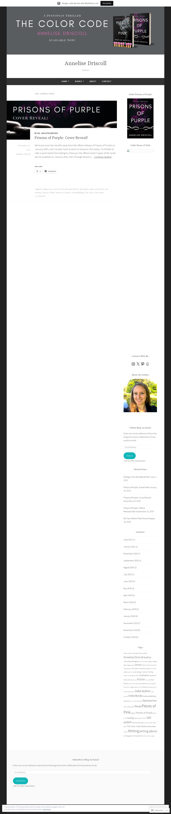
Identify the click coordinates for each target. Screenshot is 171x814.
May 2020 (128, 588)
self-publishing (77, 193)
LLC (131, 701)
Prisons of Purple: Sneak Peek (136, 487)
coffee (125, 672)
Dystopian (144, 675)
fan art (135, 680)
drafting (137, 675)
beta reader (153, 661)
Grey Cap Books (151, 684)
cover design (137, 672)
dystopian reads (87, 189)
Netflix (125, 707)
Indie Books (136, 696)
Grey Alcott (142, 683)
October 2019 (130, 637)
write (149, 726)
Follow (130, 455)
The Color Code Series (94, 193)
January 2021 (129, 546)
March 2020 (128, 602)
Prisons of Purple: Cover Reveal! (61, 138)
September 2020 (131, 560)
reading (130, 718)
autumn (141, 661)
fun (152, 679)
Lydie (134, 701)
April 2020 (128, 595)
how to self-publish (129, 692)
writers (126, 732)
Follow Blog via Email (140, 428)
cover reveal (58, 189)
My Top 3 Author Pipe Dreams (136, 518)
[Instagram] (133, 364)
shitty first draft (147, 723)
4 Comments (40, 196)
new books (99, 189)
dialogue (132, 675)
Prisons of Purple (63, 193)
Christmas (153, 668)
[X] (138, 364)
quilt (125, 718)
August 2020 (129, 567)
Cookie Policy (47, 809)
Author (147, 657)
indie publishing (149, 696)
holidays (145, 687)
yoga (153, 736)
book (133, 665)
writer (153, 726)
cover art (129, 672)
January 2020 (129, 616)
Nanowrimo (150, 700)
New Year (131, 707)
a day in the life (132, 653)
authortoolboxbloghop (131, 661)
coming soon (46, 189)
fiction (141, 679)
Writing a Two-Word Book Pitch (137, 477)
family (130, 680)
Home (64, 81)
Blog (37, 133)
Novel (138, 706)
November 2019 (131, 630)
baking (146, 661)
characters (135, 668)
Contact (106, 81)
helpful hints (138, 687)
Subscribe (20, 780)
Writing (133, 731)
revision (143, 718)
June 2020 (128, 581)
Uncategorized (49, 133)
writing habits (137, 736)
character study (144, 668)
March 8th (139, 701)
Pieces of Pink (49, 193)
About (93, 81)
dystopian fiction (72, 189)
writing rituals (147, 736)
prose (154, 713)
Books (78, 81)
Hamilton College (129, 687)
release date (137, 718)
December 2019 (131, 623)
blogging (129, 665)
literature (127, 701)
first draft (148, 680)
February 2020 (130, 609)
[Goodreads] (147, 364)
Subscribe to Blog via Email (86, 760)
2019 (125, 653)
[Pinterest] (143, 364)
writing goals (128, 736)
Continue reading (102, 156)
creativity (126, 675)
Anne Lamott (142, 653)
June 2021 (128, 539)
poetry (133, 713)
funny (126, 683)
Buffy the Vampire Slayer (149, 665)
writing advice (148, 731)
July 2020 (128, 574)
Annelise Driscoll (85, 64)
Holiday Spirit (152, 687)
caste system (127, 668)
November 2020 (131, 553)
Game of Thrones (133, 684)
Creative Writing (147, 672)
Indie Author (142, 691)
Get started (107, 3)
